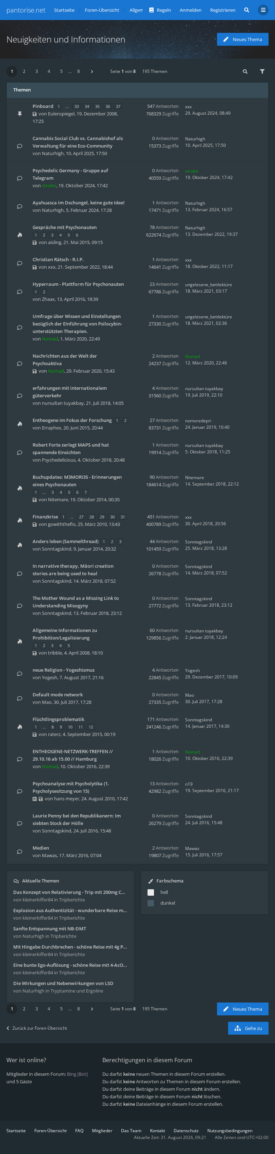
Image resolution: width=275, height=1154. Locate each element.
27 (81, 516)
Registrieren (223, 10)
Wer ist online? (26, 1060)
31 (123, 516)
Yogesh (49, 677)
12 (91, 727)
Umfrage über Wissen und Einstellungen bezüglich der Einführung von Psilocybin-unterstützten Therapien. (77, 323)
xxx (188, 107)
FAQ (79, 1131)
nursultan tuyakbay (63, 403)
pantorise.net (25, 10)
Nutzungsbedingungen (229, 1131)
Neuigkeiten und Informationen (65, 39)
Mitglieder (102, 1131)
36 (108, 106)
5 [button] (61, 71)
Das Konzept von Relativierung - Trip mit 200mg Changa (70, 892)
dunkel (167, 903)
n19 (189, 784)
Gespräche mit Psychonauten (65, 227)
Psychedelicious (59, 460)
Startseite (16, 1131)
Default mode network (58, 694)
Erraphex (51, 427)
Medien (41, 848)
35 (97, 106)
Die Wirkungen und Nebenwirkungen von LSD (63, 983)
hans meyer (66, 798)
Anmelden (191, 10)
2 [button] (24, 71)
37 (118, 106)
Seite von (123, 71)
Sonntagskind (56, 549)
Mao (47, 702)
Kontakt (157, 1131)
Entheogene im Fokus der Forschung (72, 420)
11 (80, 727)
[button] (92, 71)
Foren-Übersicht (50, 1131)
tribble (55, 653)
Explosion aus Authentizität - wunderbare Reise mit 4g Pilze (70, 910)
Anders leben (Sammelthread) (65, 541)
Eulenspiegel (61, 113)
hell (164, 892)
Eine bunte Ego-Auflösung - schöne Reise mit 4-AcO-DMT (70, 965)
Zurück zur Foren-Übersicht (40, 1028)
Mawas (49, 855)
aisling (54, 242)
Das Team (131, 1131)
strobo (49, 185)
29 (102, 516)
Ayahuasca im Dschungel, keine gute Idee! (79, 202)
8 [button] (78, 71)
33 (76, 106)
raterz (54, 734)
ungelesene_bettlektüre (208, 285)
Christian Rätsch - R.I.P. (58, 259)
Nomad (50, 338)
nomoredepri (198, 421)
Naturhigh (53, 153)
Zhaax (48, 299)
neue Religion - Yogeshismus (64, 670)
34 (87, 106)
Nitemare (58, 499)
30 (112, 516)
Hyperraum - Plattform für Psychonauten (78, 284)
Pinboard (43, 106)
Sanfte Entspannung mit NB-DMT (49, 928)
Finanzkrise (45, 516)
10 (70, 727)
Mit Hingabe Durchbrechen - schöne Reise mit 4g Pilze (70, 947)
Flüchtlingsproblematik (58, 719)
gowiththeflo (62, 524)
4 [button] (49, 71)
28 (92, 516)
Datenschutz (186, 1131)
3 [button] (36, 71)
